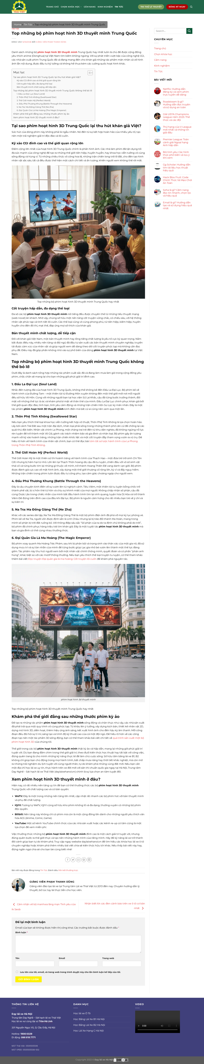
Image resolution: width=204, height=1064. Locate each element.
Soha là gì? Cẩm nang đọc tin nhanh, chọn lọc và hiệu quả (177, 193)
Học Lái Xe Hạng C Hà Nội (88, 1030)
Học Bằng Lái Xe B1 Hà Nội (89, 1019)
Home (17, 24)
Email (62, 958)
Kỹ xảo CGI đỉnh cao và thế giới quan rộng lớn (39, 80)
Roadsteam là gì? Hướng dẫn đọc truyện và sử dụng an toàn (176, 104)
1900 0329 (26, 1033)
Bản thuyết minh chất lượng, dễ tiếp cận (36, 87)
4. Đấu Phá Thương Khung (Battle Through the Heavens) (44, 103)
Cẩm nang (90, 7)
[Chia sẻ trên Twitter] (72, 859)
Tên (17, 958)
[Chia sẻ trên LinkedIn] (89, 859)
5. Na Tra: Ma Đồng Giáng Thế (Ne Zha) (35, 107)
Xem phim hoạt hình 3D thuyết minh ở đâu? (36, 117)
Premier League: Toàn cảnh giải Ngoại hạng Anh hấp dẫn (176, 142)
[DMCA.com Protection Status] (120, 1059)
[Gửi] (189, 31)
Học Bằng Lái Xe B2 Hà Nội (89, 1025)
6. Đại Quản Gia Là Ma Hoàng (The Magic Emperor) (41, 110)
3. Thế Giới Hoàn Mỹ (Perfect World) (33, 100)
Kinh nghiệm (105, 7)
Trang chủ (52, 7)
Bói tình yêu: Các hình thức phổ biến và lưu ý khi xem (176, 155)
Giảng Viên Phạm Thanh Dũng (51, 42)
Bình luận (21, 932)
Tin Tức (119, 7)
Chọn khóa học (70, 7)
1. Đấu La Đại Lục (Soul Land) (31, 94)
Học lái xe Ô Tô (82, 1013)
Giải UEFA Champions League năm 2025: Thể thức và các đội (176, 117)
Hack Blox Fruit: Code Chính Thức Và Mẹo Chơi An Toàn (177, 180)
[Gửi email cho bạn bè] (78, 859)
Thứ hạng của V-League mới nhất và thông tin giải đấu (177, 129)
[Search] (191, 7)
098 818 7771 (28, 1037)
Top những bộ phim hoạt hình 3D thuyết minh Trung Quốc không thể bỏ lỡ (52, 90)
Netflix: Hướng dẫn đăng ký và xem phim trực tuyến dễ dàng (176, 92)
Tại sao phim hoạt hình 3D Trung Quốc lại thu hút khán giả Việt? (47, 77)
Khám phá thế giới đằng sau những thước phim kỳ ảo (41, 113)
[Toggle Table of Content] (88, 72)
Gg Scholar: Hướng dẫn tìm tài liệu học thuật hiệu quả (176, 167)
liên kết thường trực (68, 870)
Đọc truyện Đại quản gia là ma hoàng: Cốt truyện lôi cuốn (62, 559)
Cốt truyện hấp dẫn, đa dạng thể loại (34, 84)
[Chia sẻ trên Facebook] (67, 859)
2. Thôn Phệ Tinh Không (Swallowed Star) (36, 97)
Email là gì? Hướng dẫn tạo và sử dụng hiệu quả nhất (177, 205)
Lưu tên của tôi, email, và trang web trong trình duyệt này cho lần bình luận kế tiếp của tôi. (70, 972)
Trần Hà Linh (45, 1021)
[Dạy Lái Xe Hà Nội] (27, 7)
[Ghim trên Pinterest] (83, 859)
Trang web (108, 958)
